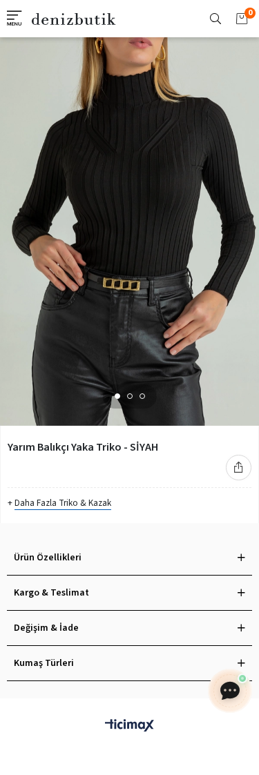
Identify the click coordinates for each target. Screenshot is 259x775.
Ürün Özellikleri (47, 558)
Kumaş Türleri (44, 663)
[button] (117, 396)
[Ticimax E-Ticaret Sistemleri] (129, 726)
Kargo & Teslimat (51, 593)
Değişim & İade (46, 628)
